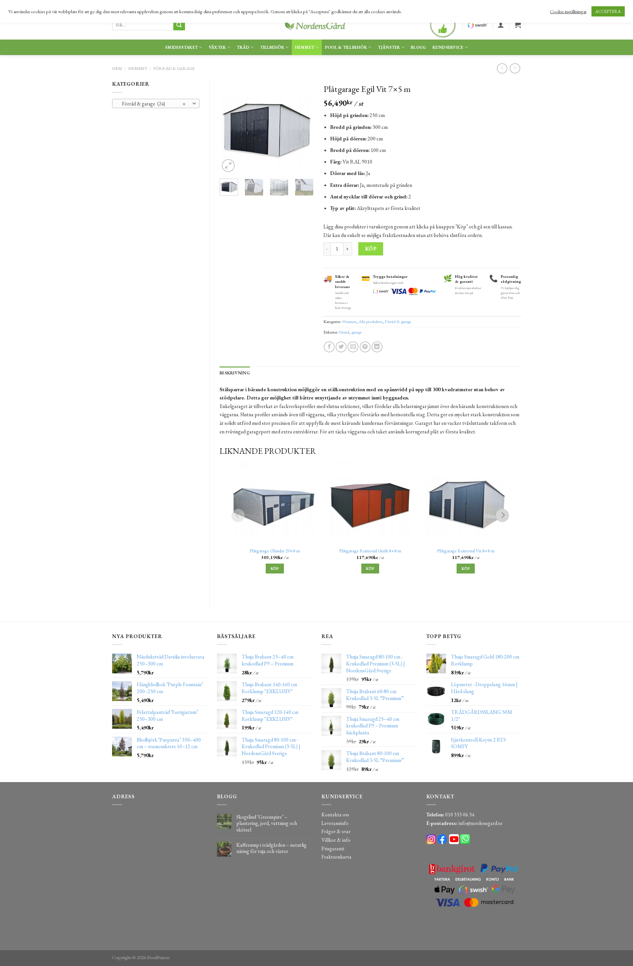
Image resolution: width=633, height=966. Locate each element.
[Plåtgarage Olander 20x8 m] (274, 502)
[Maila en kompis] (352, 346)
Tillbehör (272, 47)
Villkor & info (335, 839)
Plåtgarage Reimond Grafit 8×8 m (370, 551)
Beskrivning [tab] (235, 373)
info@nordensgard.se (480, 823)
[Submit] (179, 25)
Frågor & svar (335, 831)
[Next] (303, 126)
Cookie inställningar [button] (568, 12)
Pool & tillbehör (346, 47)
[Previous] (230, 126)
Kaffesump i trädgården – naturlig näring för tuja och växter (271, 848)
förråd (344, 332)
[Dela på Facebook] (329, 346)
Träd (243, 47)
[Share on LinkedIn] (377, 346)
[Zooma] (228, 165)
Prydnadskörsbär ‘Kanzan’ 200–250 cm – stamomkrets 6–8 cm (75, 953)
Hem (117, 68)
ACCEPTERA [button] (608, 11)
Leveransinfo (334, 823)
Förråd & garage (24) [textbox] (152, 103)
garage (356, 332)
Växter (217, 47)
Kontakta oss (335, 814)
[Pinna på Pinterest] (365, 346)
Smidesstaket (181, 47)
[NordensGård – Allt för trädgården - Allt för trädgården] (316, 25)
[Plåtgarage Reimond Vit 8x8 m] (466, 502)
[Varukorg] (517, 24)
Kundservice (448, 47)
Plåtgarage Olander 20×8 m (275, 551)
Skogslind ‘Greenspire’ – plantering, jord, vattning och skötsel (266, 823)
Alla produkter (370, 321)
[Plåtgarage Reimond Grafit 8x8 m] (370, 502)
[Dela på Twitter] (341, 346)
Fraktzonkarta (336, 856)
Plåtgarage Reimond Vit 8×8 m (466, 551)
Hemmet (305, 47)
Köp (371, 248)
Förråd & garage (174, 68)
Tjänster (389, 47)
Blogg (418, 47)
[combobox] (155, 103)
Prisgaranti (332, 848)
